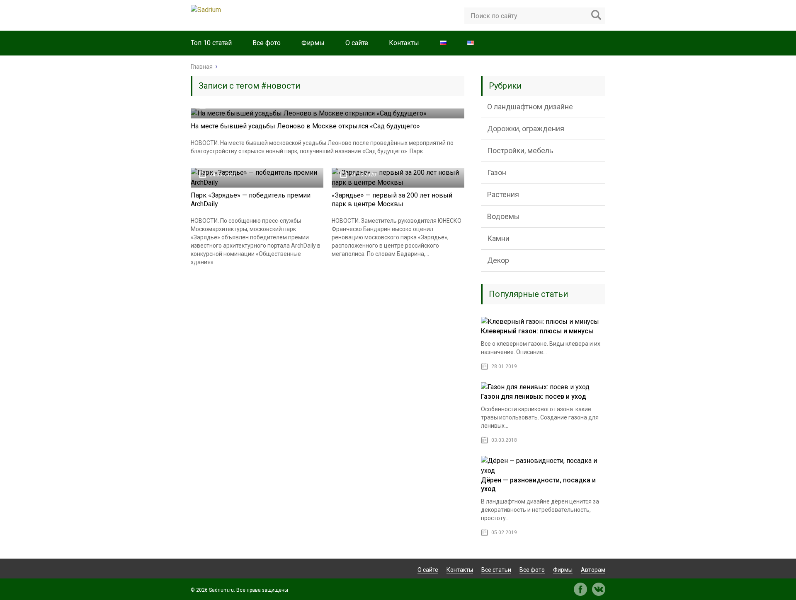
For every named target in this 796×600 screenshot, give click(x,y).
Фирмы (313, 43)
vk (598, 589)
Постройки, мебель (520, 150)
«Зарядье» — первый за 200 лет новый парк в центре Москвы (392, 199)
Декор (498, 260)
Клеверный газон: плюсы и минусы (537, 331)
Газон (496, 172)
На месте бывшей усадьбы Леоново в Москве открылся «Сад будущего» (305, 126)
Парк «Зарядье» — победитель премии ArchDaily (251, 199)
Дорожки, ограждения (525, 128)
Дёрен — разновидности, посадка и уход (538, 484)
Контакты (404, 43)
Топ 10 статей (211, 43)
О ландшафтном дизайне (530, 106)
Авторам (593, 569)
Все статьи (496, 569)
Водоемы (503, 216)
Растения (503, 194)
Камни (498, 238)
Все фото (266, 43)
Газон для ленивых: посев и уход (533, 396)
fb (580, 589)
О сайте (356, 43)
